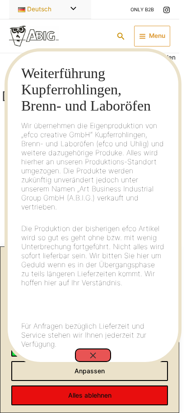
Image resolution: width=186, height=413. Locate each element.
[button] (121, 36)
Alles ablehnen (90, 395)
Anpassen (89, 371)
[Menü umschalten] (71, 9)
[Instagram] (166, 10)
